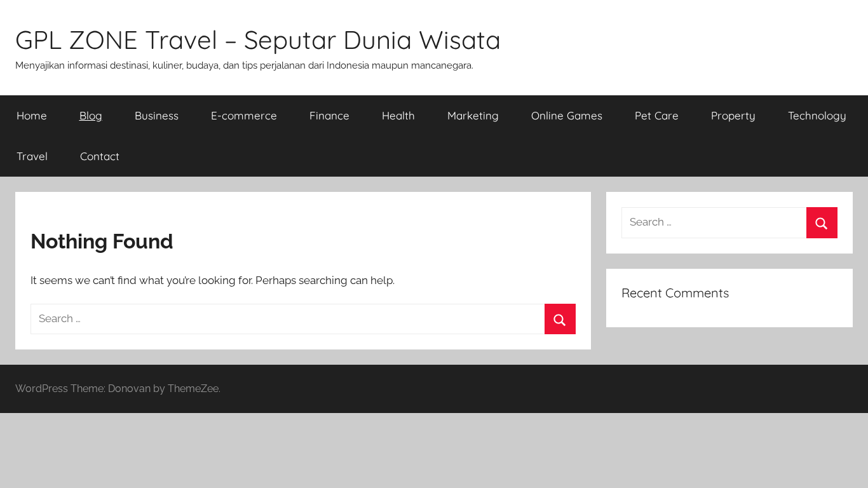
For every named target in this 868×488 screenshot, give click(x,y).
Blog (90, 115)
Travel (32, 156)
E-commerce (244, 115)
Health (398, 115)
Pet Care (657, 115)
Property (733, 115)
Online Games (566, 115)
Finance (329, 115)
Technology (817, 115)
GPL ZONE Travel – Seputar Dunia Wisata (258, 39)
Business (157, 115)
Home (32, 115)
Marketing (473, 115)
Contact (99, 156)
